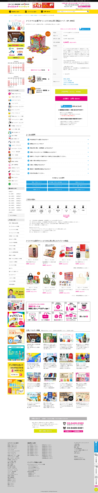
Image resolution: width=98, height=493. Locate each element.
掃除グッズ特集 (12, 255)
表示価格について (58, 182)
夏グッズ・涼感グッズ (13, 271)
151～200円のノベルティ (32, 448)
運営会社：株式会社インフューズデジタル (83, 8)
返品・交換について (79, 189)
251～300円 (11, 203)
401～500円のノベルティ (32, 453)
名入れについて (58, 185)
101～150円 (11, 196)
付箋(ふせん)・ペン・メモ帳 (17, 116)
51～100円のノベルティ (32, 445)
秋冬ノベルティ (15, 177)
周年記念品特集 (30, 471)
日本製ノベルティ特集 (13, 236)
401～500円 (11, 207)
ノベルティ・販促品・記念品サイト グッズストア (19, 15)
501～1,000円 (12, 210)
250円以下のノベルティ (47, 450)
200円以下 (18, 198)
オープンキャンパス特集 (14, 226)
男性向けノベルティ (16, 171)
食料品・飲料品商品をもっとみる (81, 267)
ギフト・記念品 (15, 154)
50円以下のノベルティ (46, 445)
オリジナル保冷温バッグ (33, 470)
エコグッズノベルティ (16, 100)
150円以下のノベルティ (47, 448)
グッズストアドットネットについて (81, 442)
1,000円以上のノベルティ (47, 458)
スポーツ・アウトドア (16, 145)
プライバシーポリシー (78, 457)
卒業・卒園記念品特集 (13, 223)
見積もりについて (79, 182)
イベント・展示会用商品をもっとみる (80, 295)
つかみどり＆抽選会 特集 (68, 82)
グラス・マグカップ (16, 113)
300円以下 (18, 203)
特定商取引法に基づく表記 (79, 459)
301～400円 (11, 205)
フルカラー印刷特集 (13, 242)
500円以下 (18, 207)
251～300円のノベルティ (32, 450)
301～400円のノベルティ (32, 452)
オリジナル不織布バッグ (33, 467)
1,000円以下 (19, 210)
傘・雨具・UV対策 (15, 142)
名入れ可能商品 (13, 215)
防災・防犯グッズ (15, 138)
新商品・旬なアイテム (16, 93)
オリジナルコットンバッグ (33, 468)
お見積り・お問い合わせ (71, 98)
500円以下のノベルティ (47, 455)
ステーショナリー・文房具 (17, 119)
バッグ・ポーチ (15, 103)
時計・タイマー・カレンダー (18, 122)
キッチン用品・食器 (16, 129)
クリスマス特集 (12, 281)
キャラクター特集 (12, 265)
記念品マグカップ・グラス (33, 476)
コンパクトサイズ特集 (13, 229)
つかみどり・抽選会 (13, 261)
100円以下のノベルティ (47, 446)
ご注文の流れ (37, 224)
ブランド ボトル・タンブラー (18, 106)
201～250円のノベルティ (32, 449)
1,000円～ (11, 212)
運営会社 (76, 456)
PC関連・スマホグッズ (16, 125)
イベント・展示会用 (67, 80)
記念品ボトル (31, 474)
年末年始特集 (11, 284)
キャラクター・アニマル (17, 148)
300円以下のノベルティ (47, 452)
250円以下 (18, 200)
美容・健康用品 (15, 164)
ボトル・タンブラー (16, 109)
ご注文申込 (65, 91)
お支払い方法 (77, 445)
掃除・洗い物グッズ (16, 132)
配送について (37, 189)
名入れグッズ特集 (12, 239)
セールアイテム (15, 184)
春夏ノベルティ (15, 180)
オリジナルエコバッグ (33, 465)
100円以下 (18, 193)
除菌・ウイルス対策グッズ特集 (15, 258)
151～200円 (11, 198)
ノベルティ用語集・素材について (81, 450)
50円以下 (11, 191)
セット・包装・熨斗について (80, 185)
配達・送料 (76, 447)
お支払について (58, 189)
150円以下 (18, 196)
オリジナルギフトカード (17, 158)
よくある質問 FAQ (78, 448)
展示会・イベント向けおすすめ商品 (70, 84)
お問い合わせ (47, 11)
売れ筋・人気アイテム (16, 96)
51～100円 (11, 193)
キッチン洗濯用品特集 (13, 252)
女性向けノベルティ (16, 167)
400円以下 (18, 205)
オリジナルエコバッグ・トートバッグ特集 (36, 464)
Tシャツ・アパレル (16, 174)
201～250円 (11, 200)
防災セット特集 (12, 248)
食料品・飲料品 (34, 15)
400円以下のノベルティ (47, 453)
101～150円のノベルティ (32, 446)
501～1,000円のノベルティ (33, 455)
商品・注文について (37, 182)
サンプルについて (36, 185)
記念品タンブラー (32, 473)
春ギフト (11, 268)
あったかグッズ (12, 274)
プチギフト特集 (12, 245)
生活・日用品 (14, 135)
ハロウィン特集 (12, 278)
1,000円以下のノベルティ (47, 456)
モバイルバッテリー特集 (14, 232)
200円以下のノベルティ (47, 449)
